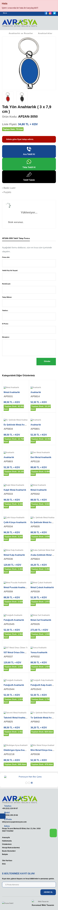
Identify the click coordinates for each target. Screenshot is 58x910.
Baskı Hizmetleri (8, 851)
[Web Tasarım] (43, 901)
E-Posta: (5, 324)
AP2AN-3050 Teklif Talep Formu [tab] (16, 238)
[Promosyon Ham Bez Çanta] (29, 777)
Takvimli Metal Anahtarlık (16, 717)
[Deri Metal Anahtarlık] (42, 452)
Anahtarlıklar (45, 33)
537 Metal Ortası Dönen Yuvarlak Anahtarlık (25, 652)
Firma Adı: (6, 257)
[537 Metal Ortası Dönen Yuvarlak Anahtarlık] (15, 648)
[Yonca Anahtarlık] (42, 648)
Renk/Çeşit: (6, 284)
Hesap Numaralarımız (11, 847)
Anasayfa (6, 837)
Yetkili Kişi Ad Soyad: (10, 270)
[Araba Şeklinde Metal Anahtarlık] (42, 550)
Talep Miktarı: (7, 297)
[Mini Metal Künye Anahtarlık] (42, 745)
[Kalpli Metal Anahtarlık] (15, 485)
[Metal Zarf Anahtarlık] (42, 615)
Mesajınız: (6, 337)
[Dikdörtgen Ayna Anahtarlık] (15, 745)
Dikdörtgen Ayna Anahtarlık (17, 750)
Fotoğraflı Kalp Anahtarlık (43, 685)
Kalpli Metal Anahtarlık (15, 490)
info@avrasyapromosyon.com (14, 822)
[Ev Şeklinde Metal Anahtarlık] (15, 420)
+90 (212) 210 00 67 (10, 808)
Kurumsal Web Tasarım (43, 905)
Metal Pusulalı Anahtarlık (16, 587)
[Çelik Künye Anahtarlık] (15, 517)
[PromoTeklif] (12, 903)
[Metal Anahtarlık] (15, 387)
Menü (5, 13)
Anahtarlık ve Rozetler (21, 33)
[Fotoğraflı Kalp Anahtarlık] (42, 680)
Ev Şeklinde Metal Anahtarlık (18, 424)
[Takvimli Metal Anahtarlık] (15, 713)
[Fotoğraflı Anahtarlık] (15, 615)
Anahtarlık (36, 392)
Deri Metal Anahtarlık (41, 457)
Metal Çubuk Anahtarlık (42, 587)
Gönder (46, 361)
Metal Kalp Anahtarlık (14, 555)
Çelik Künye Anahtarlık (15, 522)
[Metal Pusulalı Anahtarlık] (15, 583)
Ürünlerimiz (7, 844)
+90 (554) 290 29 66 (10, 815)
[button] (52, 24)
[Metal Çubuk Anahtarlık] (42, 583)
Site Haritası (7, 860)
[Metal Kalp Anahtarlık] (15, 550)
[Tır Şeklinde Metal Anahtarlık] (42, 713)
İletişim (5, 854)
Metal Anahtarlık (12, 392)
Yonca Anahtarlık (39, 652)
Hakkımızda (7, 841)
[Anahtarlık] (42, 387)
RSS (4, 864)
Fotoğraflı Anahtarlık (14, 620)
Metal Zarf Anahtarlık (41, 620)
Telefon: (5, 310)
